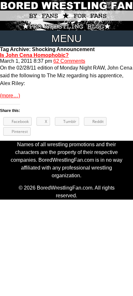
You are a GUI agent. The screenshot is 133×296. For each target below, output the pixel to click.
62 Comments (69, 61)
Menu (66, 38)
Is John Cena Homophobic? (34, 55)
